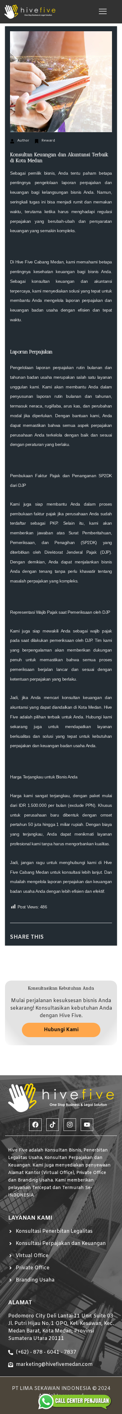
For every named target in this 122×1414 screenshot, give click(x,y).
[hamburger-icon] (103, 11)
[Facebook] (35, 1124)
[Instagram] (70, 1124)
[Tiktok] (52, 1124)
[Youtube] (87, 1124)
